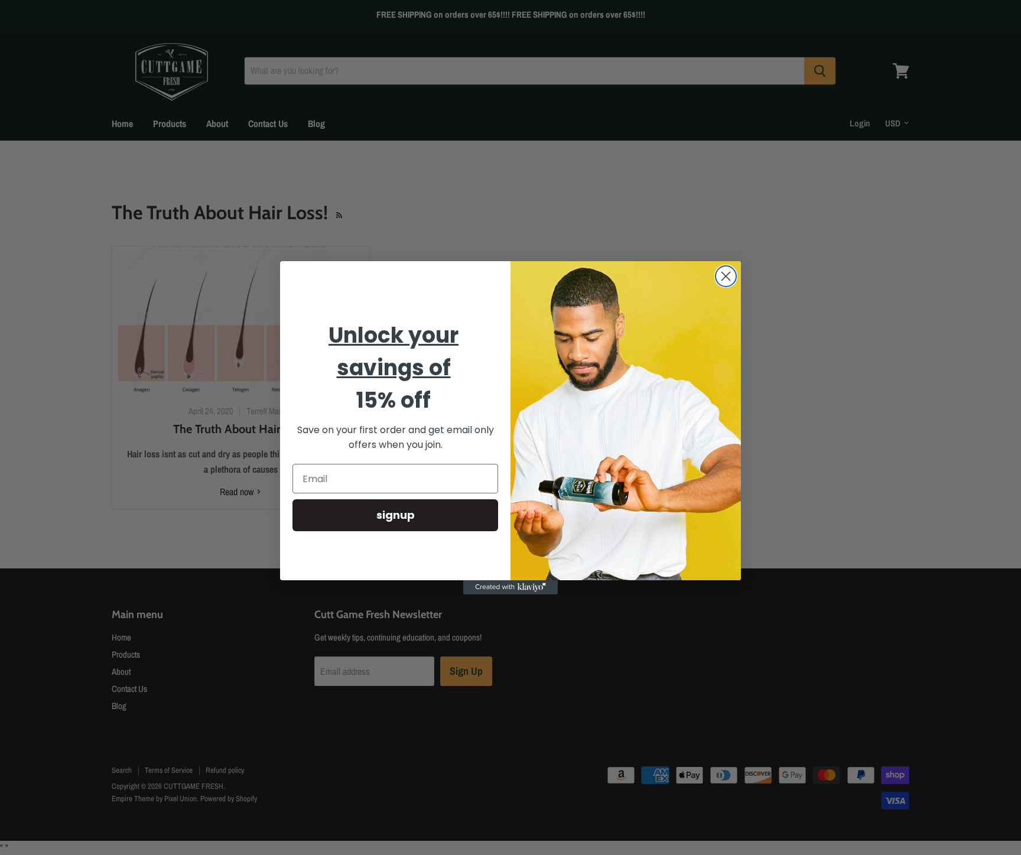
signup (395, 515)
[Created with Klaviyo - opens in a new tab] (510, 587)
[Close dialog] (726, 276)
